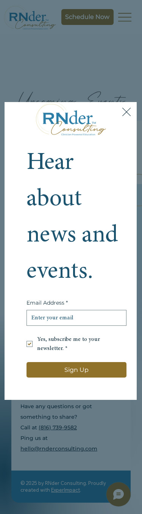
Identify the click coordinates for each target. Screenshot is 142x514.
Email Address (47, 302)
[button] (126, 112)
